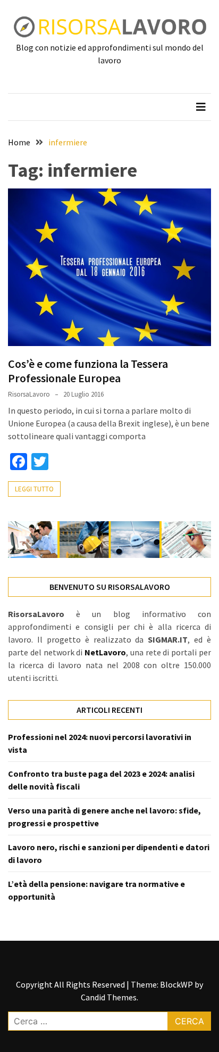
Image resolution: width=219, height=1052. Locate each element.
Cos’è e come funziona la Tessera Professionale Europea (88, 370)
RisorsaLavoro (29, 394)
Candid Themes (109, 997)
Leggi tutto (34, 489)
